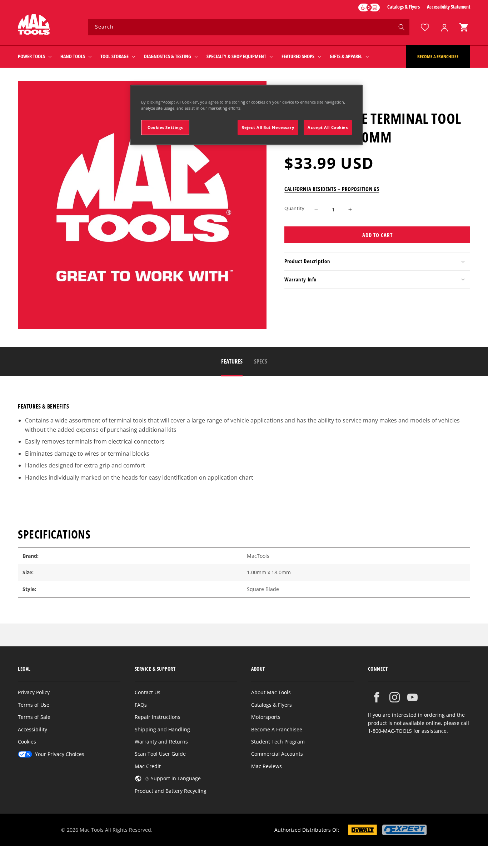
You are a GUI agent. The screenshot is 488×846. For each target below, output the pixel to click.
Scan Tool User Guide (160, 753)
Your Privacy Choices (59, 754)
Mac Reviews (266, 766)
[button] (464, 27)
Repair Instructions (157, 717)
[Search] (401, 27)
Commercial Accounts (277, 753)
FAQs (141, 704)
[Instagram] (394, 697)
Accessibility (32, 729)
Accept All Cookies (328, 127)
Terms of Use (33, 704)
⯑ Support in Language (173, 778)
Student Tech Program (278, 741)
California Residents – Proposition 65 (331, 188)
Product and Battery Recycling (170, 790)
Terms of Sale (34, 717)
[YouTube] (412, 697)
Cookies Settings (165, 127)
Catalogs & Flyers (403, 6)
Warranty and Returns (161, 741)
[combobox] (248, 27)
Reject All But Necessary (267, 127)
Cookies (27, 741)
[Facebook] (376, 697)
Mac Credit (148, 766)
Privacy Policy (34, 692)
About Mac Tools (271, 692)
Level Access (369, 7)
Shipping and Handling (162, 729)
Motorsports (265, 717)
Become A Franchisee (276, 729)
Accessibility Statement (448, 6)
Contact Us (147, 692)
